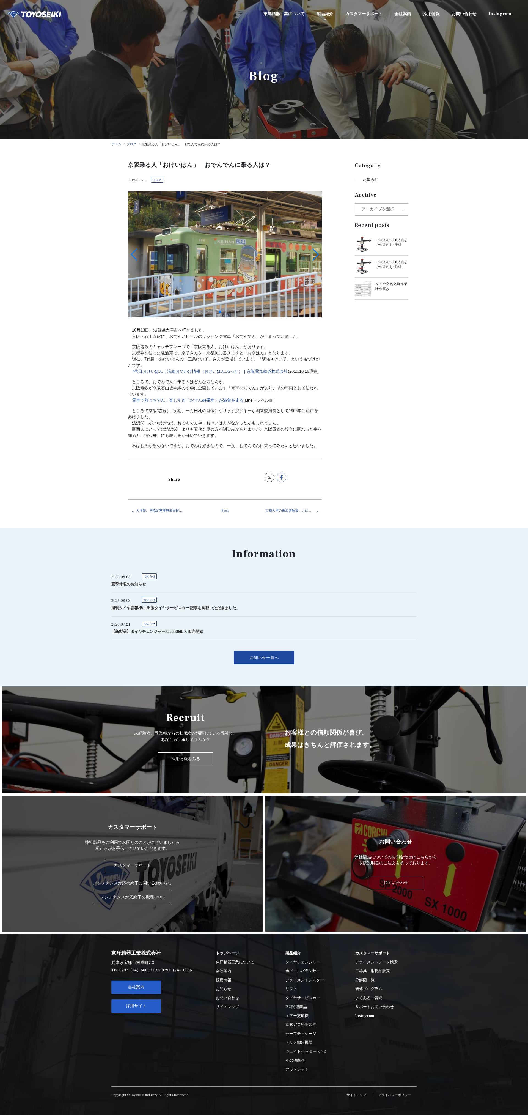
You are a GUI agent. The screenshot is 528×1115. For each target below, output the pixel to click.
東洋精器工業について (235, 962)
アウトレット (297, 1069)
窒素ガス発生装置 (300, 1024)
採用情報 (223, 980)
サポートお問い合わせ (374, 1006)
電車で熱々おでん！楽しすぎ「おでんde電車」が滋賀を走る (188, 400)
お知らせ (370, 179)
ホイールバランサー (302, 971)
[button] (220, 312)
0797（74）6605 (134, 970)
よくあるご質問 (368, 998)
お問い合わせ (227, 998)
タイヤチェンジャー (302, 962)
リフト (291, 989)
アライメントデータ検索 (376, 962)
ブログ (156, 180)
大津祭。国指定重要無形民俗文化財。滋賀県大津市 (164, 511)
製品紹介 (325, 14)
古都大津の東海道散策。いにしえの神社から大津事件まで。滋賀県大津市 (293, 511)
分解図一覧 (365, 980)
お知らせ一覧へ (264, 657)
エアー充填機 (297, 1015)
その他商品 (295, 1060)
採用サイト (136, 1006)
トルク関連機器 (298, 1042)
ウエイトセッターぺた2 (305, 1051)
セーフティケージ (300, 1033)
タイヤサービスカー (302, 998)
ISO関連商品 (296, 1006)
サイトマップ (227, 1006)
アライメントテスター (304, 980)
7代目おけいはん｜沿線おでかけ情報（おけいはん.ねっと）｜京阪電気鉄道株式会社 (210, 371)
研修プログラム (368, 989)
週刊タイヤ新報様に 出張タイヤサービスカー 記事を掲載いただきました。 (175, 608)
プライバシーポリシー (394, 1095)
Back (225, 511)
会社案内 (136, 987)
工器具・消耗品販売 (372, 971)
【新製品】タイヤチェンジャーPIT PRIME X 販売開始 (157, 631)
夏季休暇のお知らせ (128, 584)
